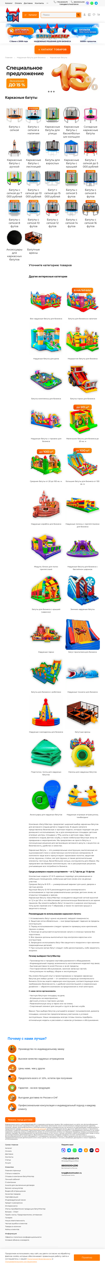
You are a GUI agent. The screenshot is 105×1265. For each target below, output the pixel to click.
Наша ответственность (15, 1221)
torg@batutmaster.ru (69, 4)
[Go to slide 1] (48, 91)
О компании (10, 1182)
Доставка (28, 3)
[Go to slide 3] (54, 91)
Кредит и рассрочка (14, 1203)
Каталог (9, 3)
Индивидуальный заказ (15, 1200)
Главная (8, 57)
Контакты (39, 3)
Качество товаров (12, 1194)
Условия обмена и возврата (17, 1240)
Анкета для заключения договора (19, 1185)
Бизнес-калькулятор (14, 1188)
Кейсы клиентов (12, 1229)
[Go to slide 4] (56, 91)
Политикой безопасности (39, 1259)
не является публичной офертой (34, 1129)
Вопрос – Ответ (11, 1212)
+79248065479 (62, 2)
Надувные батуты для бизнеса (31, 57)
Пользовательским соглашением (21, 1261)
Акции (8, 1163)
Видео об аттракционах (15, 1191)
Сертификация (11, 1197)
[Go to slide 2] (51, 91)
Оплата (18, 3)
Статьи (8, 1160)
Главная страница (13, 1170)
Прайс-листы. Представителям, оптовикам (23, 1215)
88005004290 (79, 2)
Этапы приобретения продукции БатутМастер (25, 1209)
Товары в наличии (13, 1226)
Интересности (11, 1206)
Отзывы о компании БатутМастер (19, 1176)
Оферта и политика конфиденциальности (23, 1237)
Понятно (87, 1257)
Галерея (8, 1218)
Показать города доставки (20, 1120)
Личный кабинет (12, 1179)
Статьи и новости (12, 1173)
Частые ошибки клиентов (16, 1223)
